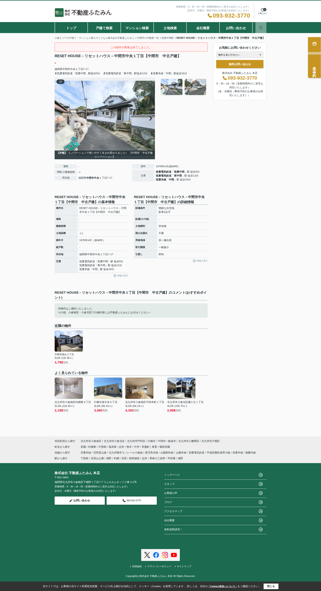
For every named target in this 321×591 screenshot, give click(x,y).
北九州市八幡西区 (188, 441)
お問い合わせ (236, 28)
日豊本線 (86, 452)
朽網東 (92, 446)
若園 (84, 446)
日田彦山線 (100, 452)
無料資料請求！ (173, 529)
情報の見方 (122, 275)
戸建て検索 (104, 28)
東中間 (178, 175)
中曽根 (102, 446)
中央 (72, 69)
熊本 (129, 446)
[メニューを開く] (261, 27)
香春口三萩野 (157, 458)
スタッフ (169, 483)
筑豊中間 (179, 171)
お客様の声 (170, 493)
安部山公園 (97, 458)
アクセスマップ (173, 511)
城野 (108, 458)
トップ (71, 28)
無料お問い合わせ (240, 64)
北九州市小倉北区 (114, 441)
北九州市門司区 (136, 441)
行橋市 (151, 441)
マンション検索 (137, 28)
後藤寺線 (250, 452)
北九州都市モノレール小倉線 (126, 452)
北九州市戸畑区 (211, 441)
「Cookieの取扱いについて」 (222, 586)
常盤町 (146, 446)
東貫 (155, 446)
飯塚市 (172, 441)
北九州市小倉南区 (91, 441)
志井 (122, 446)
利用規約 (137, 566)
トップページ (172, 474)
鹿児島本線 (152, 452)
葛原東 (113, 446)
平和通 (171, 458)
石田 (124, 458)
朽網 (116, 458)
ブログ (168, 502)
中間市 (66, 69)
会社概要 (203, 28)
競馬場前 (134, 458)
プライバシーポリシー (159, 566)
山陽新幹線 (167, 452)
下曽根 (84, 458)
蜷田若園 (165, 446)
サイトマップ (184, 566)
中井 (137, 446)
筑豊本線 (161, 179)
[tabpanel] (184, 87)
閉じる (271, 586)
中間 (171, 179)
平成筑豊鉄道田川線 (219, 452)
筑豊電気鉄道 (163, 171)
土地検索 (170, 28)
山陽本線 (181, 452)
